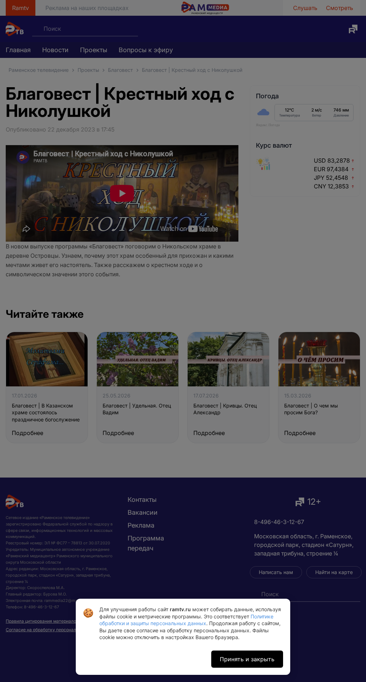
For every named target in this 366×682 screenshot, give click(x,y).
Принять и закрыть (247, 659)
